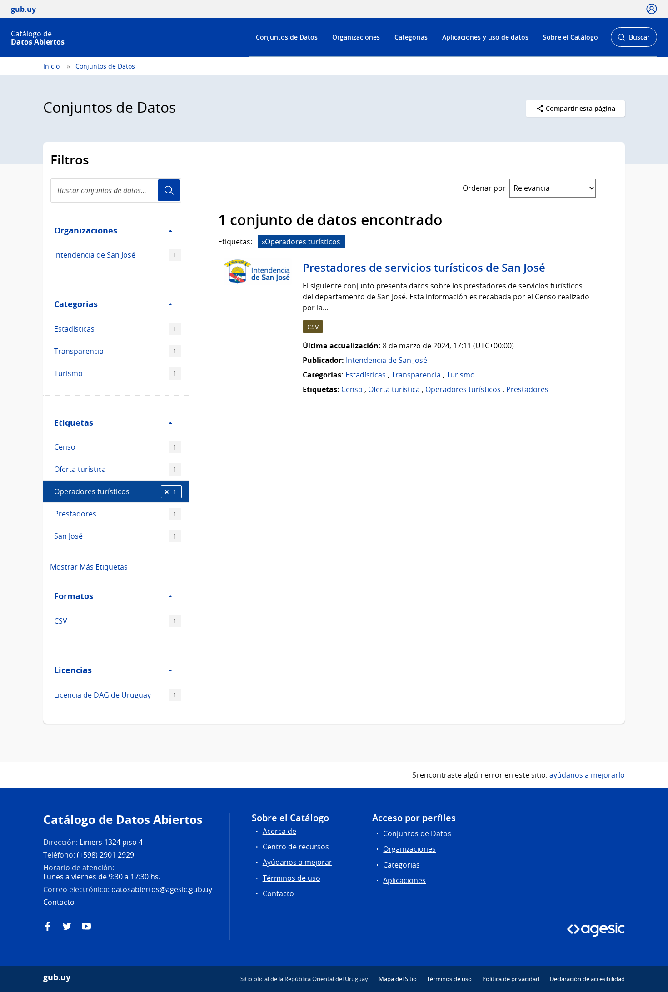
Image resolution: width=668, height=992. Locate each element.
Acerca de (279, 831)
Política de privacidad (510, 979)
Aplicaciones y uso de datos (485, 37)
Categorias (411, 37)
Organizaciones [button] (85, 230)
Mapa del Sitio (398, 979)
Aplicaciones (404, 880)
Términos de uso (291, 878)
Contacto (278, 893)
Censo (115, 447)
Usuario (169, 190)
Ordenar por (484, 188)
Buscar (634, 40)
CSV (115, 621)
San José (115, 536)
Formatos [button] (73, 596)
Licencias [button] (73, 670)
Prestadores (115, 514)
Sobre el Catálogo (570, 37)
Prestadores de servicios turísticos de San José (424, 267)
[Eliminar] (263, 242)
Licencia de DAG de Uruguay (115, 695)
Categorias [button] (76, 304)
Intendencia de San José (115, 255)
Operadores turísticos (115, 491)
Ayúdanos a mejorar (297, 862)
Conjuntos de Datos (287, 37)
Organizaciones (356, 37)
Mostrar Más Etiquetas (89, 567)
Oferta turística (115, 469)
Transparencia (115, 351)
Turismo (115, 373)
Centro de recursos (296, 847)
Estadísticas (115, 329)
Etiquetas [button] (73, 422)
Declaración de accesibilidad (587, 979)
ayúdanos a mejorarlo (587, 775)
